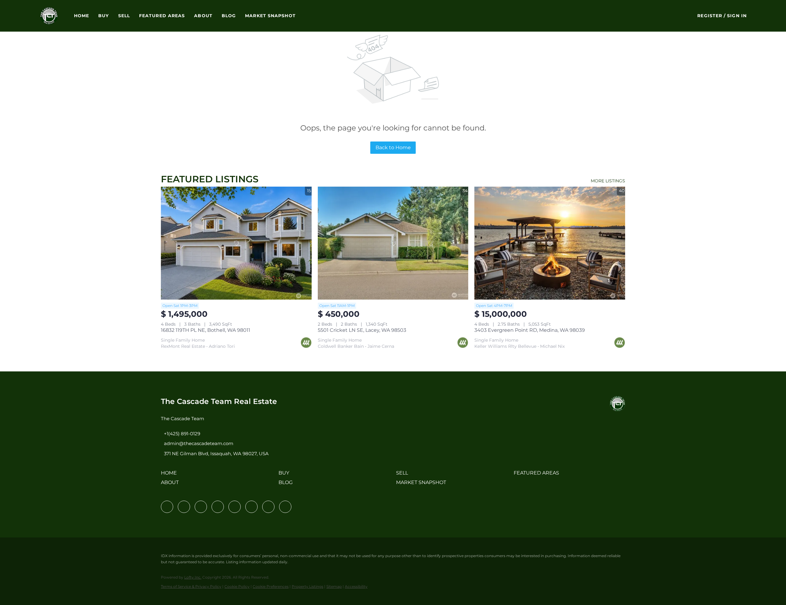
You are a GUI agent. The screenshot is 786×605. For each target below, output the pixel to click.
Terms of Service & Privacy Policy (191, 586)
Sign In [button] (737, 15)
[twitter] (201, 507)
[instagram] (234, 507)
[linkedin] (184, 507)
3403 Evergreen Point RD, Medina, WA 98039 (529, 330)
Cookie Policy (237, 586)
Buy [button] (103, 15)
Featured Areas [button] (162, 15)
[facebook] (167, 507)
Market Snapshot (270, 15)
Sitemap (334, 586)
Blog (229, 15)
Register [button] (709, 15)
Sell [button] (124, 15)
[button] (49, 15)
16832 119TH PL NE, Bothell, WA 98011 (205, 330)
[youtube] (251, 507)
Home (81, 15)
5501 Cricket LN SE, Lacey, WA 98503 (362, 330)
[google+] (285, 507)
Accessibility (356, 586)
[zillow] (218, 507)
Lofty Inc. (192, 577)
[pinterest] (268, 507)
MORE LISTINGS (608, 181)
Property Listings (307, 586)
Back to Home (393, 147)
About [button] (203, 15)
